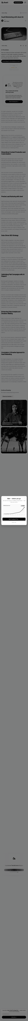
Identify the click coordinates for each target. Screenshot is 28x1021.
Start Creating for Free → (14, 519)
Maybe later (14, 522)
